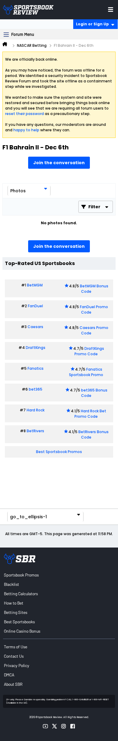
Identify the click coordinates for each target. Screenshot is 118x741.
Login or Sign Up (92, 24)
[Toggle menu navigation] (110, 9)
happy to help (26, 130)
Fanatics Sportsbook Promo (86, 372)
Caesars (35, 326)
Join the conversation (59, 163)
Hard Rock (35, 410)
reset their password (24, 113)
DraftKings (35, 347)
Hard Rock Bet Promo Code (90, 413)
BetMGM (35, 285)
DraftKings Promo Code (89, 351)
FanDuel (35, 305)
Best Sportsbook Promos (59, 451)
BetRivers (35, 430)
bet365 (35, 389)
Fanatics (36, 368)
